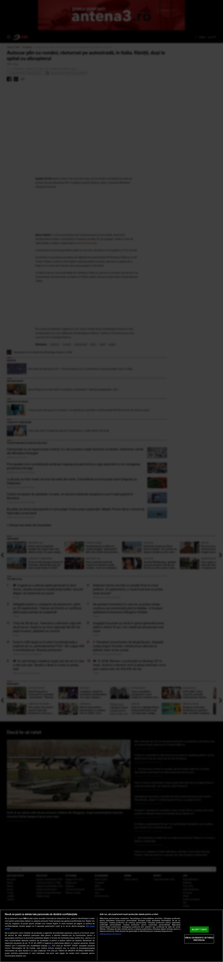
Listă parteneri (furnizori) (110, 934)
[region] (111, 936)
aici (49, 945)
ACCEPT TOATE (199, 929)
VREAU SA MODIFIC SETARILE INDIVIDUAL (199, 939)
